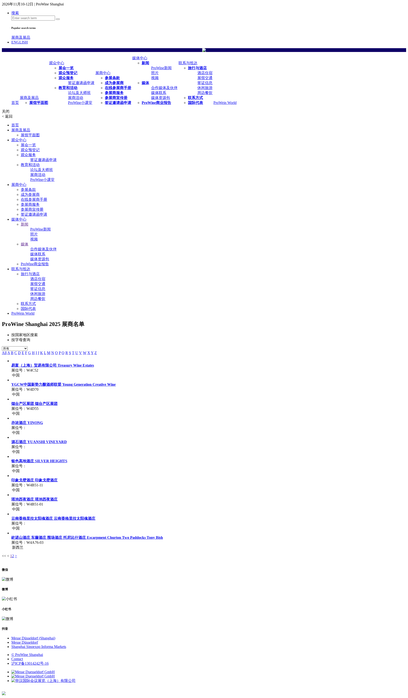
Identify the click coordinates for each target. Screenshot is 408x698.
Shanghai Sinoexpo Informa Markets (38, 647)
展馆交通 (204, 78)
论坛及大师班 (79, 93)
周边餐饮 (204, 93)
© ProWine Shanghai (27, 655)
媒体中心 (139, 58)
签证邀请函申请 (81, 83)
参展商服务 (114, 93)
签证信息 (204, 83)
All (4, 353)
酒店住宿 (204, 73)
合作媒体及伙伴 (164, 88)
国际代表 (195, 103)
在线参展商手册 (118, 88)
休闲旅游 (204, 88)
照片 (155, 73)
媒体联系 (158, 93)
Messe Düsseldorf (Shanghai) (33, 638)
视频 (155, 78)
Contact (17, 659)
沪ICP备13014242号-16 (30, 663)
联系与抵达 (187, 63)
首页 (15, 103)
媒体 (145, 83)
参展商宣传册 (116, 98)
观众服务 (66, 78)
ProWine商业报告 (156, 103)
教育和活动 (68, 88)
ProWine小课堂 (80, 103)
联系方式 (195, 98)
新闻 (145, 63)
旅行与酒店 (197, 68)
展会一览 (66, 68)
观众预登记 (68, 73)
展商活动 (75, 98)
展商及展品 (20, 37)
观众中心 (56, 63)
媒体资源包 (160, 98)
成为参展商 (114, 83)
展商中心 (102, 73)
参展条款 (112, 78)
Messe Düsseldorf (24, 642)
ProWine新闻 (161, 68)
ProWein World (225, 103)
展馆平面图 (38, 103)
